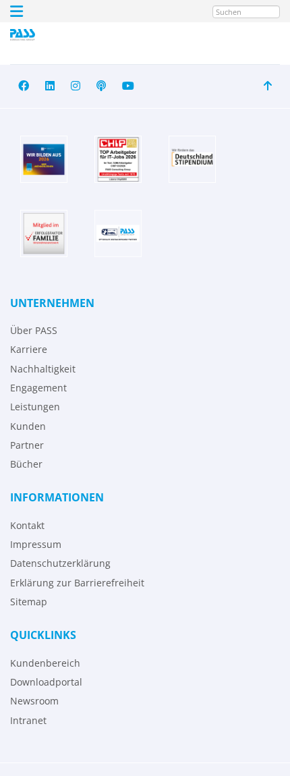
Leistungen (35, 406)
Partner (27, 445)
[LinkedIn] (50, 86)
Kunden (28, 426)
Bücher (26, 464)
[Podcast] (101, 86)
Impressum (35, 544)
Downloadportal (46, 681)
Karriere (28, 349)
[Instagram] (75, 86)
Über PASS (33, 330)
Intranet (28, 720)
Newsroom (34, 700)
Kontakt (27, 525)
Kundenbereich (45, 663)
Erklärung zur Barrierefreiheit (77, 582)
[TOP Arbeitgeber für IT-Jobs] (118, 159)
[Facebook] (23, 86)
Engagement (38, 387)
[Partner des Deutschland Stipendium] (192, 159)
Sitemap (28, 601)
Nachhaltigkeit (43, 368)
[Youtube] (128, 86)
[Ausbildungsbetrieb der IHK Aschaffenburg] (44, 159)
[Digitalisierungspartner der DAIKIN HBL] (118, 233)
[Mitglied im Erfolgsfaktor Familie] (44, 233)
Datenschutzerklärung (60, 563)
